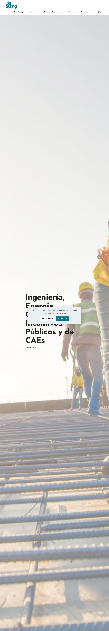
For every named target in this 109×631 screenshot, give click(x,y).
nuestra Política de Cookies (54, 313)
